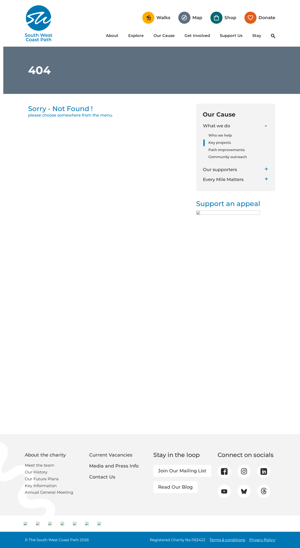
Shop (230, 17)
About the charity (45, 455)
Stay (256, 35)
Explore (136, 35)
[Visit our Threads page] (263, 491)
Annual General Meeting (49, 492)
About (112, 35)
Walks (163, 17)
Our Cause (164, 35)
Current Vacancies (110, 455)
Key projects (219, 143)
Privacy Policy (262, 540)
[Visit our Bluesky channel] (244, 491)
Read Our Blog (175, 487)
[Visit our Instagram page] (244, 471)
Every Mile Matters (223, 179)
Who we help (220, 135)
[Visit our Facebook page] (224, 471)
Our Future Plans (42, 479)
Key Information (41, 485)
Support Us (231, 35)
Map (197, 17)
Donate (266, 17)
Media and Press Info (114, 466)
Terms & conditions (227, 540)
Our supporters (220, 169)
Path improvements (226, 150)
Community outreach (227, 157)
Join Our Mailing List (182, 470)
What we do (216, 125)
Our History (36, 472)
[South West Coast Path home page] (38, 23)
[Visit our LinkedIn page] (263, 471)
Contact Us (102, 477)
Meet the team (39, 465)
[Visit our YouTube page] (224, 491)
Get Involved (197, 35)
